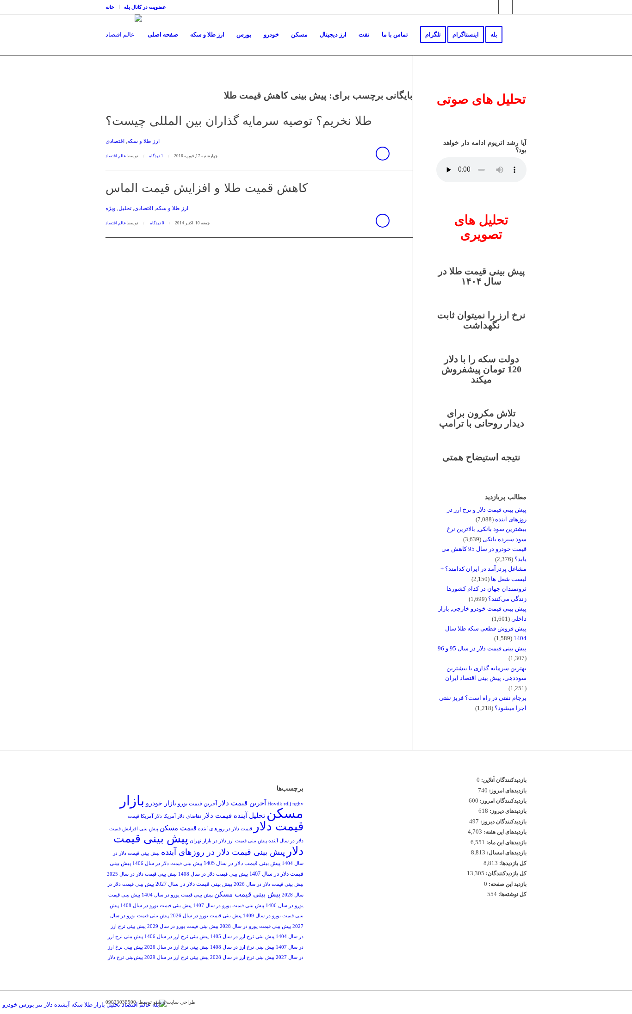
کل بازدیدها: (512, 863)
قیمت (133, 816)
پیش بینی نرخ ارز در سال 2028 (242, 957)
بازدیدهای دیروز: (507, 811)
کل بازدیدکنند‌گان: (505, 873)
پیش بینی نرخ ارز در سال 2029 (176, 957)
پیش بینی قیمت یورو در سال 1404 (177, 894)
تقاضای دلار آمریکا (182, 816)
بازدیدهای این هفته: (504, 832)
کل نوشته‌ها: (512, 894)
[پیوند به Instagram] (491, 7)
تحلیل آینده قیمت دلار (234, 815)
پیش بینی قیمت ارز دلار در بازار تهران (228, 840)
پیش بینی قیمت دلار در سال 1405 (242, 863)
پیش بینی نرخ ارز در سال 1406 (176, 936)
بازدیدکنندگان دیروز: (503, 821)
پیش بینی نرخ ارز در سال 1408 (242, 947)
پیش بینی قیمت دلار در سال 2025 (142, 874)
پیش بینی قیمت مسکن (247, 894)
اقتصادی (114, 141)
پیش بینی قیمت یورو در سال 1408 (156, 905)
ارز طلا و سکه (143, 141)
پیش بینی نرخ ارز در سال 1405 (242, 936)
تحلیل (124, 208)
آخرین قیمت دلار (242, 803)
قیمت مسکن (178, 828)
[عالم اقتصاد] (123, 34)
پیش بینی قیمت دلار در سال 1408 (213, 874)
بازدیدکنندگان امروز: (502, 801)
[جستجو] (517, 34)
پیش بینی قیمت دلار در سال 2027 (193, 884)
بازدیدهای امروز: (507, 790)
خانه (109, 7)
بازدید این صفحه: (507, 884)
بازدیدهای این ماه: (506, 842)
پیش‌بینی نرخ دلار (125, 957)
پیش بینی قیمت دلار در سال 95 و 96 (482, 648)
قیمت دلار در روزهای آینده (225, 828)
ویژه (110, 208)
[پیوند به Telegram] (505, 7)
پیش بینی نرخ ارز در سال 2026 (176, 947)
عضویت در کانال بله (145, 7)
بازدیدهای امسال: (506, 852)
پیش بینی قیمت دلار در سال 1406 (167, 863)
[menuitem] (112, 7)
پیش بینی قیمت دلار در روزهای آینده (223, 852)
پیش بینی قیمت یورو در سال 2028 (255, 926)
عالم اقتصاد (115, 156)
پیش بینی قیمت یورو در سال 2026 (206, 915)
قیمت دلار (279, 826)
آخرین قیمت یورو (197, 803)
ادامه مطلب (383, 154)
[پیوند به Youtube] (520, 7)
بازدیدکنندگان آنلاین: (503, 780)
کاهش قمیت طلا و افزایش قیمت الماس (206, 188)
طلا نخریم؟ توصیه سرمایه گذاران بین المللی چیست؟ (238, 121)
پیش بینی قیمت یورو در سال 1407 (228, 905)
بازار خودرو (161, 803)
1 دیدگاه (156, 156)
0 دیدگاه (156, 223)
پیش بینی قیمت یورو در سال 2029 (182, 926)
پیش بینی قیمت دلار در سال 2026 (269, 884)
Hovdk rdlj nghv (285, 803)
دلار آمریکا (151, 816)
